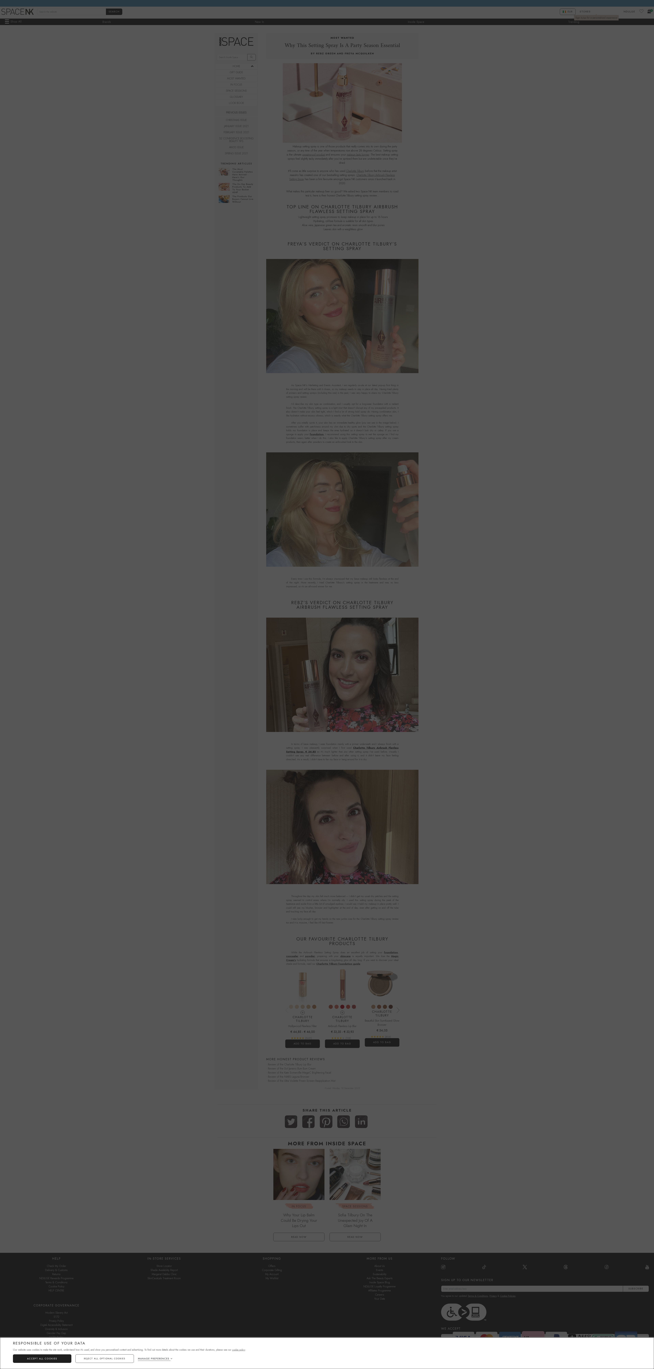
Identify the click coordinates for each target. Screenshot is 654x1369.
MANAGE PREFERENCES (153, 1358)
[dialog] (327, 1353)
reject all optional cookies (104, 1358)
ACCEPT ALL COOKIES (42, 1358)
